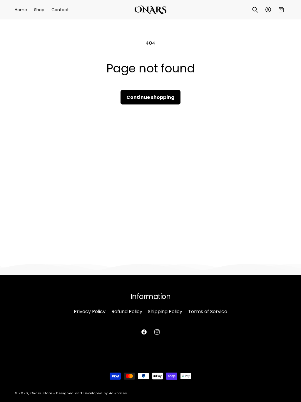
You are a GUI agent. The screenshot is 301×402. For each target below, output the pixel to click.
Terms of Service (207, 311)
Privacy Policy (90, 311)
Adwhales (118, 393)
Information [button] (151, 297)
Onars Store (41, 393)
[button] (255, 9)
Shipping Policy (165, 311)
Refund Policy (126, 311)
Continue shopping (150, 97)
